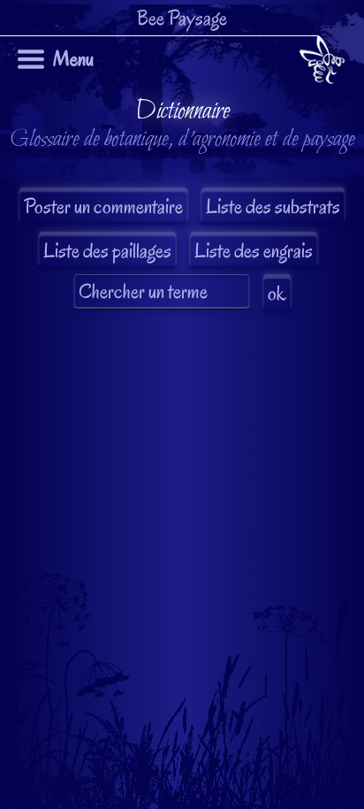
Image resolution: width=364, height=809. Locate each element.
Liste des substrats (273, 206)
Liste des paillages (107, 250)
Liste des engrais (253, 250)
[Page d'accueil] (322, 63)
